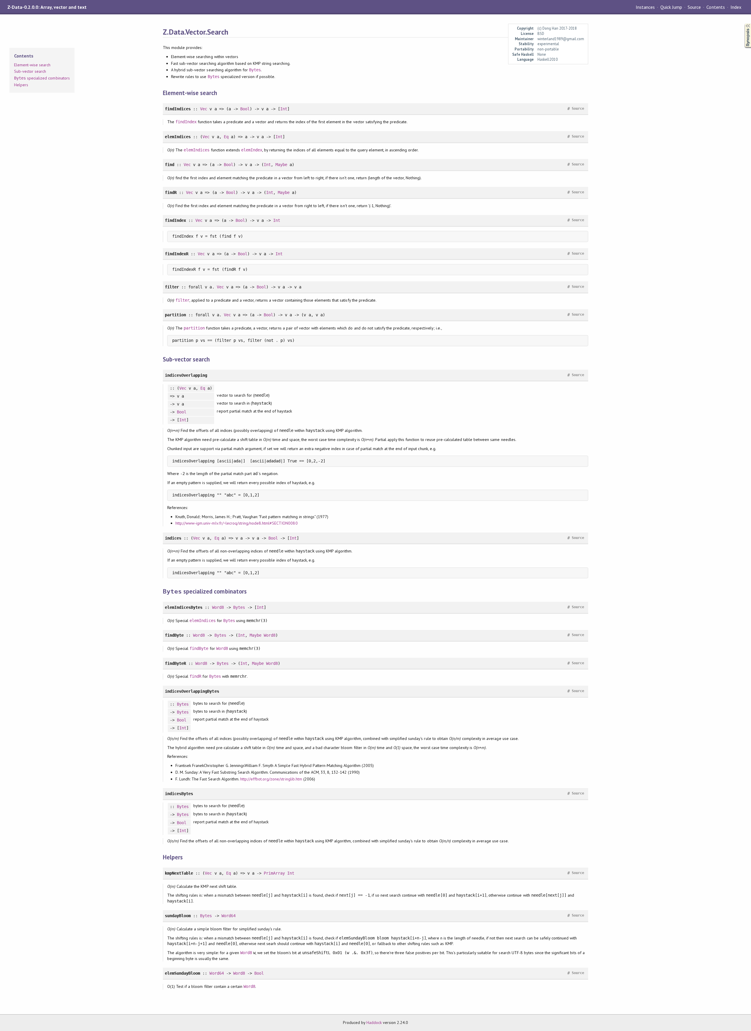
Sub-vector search (30, 71)
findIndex (186, 121)
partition (194, 328)
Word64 (228, 915)
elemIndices (196, 150)
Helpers (21, 84)
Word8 (218, 607)
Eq (226, 136)
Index (735, 7)
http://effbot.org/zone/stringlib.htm (271, 779)
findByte (199, 648)
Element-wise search (32, 64)
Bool (245, 109)
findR (195, 676)
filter (182, 300)
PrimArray (274, 873)
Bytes (255, 69)
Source (694, 7)
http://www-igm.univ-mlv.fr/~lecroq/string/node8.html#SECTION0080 (236, 523)
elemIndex (251, 150)
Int (283, 109)
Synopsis (743, 23)
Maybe (281, 164)
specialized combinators (42, 78)
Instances (645, 7)
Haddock (374, 1022)
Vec (203, 109)
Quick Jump (671, 7)
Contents (715, 7)
